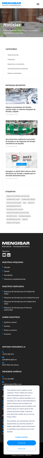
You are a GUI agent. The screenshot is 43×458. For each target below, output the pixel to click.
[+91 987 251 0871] (3, 420)
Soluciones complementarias (15, 279)
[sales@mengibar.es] (3, 357)
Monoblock (8, 275)
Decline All (21, 448)
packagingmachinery (14, 206)
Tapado (6, 271)
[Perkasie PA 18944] (3, 387)
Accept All (21, 443)
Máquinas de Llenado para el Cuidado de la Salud (20, 302)
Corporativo (11, 59)
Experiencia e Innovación (27, 30)
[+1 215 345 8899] (3, 377)
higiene (25, 219)
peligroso (31, 203)
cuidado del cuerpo (13, 199)
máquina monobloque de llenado (18, 196)
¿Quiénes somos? (10, 322)
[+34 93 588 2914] (3, 352)
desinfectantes (12, 216)
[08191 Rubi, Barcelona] (3, 363)
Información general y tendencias (18, 68)
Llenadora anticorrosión (15, 209)
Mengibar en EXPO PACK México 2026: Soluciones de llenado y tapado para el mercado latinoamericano (21, 173)
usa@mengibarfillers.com (12, 384)
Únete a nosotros (10, 330)
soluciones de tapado (14, 203)
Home (5, 30)
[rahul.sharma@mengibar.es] (3, 426)
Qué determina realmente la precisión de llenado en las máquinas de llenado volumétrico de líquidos (20, 141)
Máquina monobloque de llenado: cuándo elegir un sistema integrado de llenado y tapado (21, 109)
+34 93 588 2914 (8, 354)
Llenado (7, 267)
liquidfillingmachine (14, 219)
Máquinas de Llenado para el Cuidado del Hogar (19, 292)
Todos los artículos (13, 55)
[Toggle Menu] (38, 4)
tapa (24, 203)
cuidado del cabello (28, 199)
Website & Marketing (18, 455)
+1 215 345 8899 (8, 379)
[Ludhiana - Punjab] (3, 431)
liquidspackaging (24, 216)
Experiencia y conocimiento (16, 64)
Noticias (13, 30)
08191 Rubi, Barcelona (10, 365)
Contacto (7, 334)
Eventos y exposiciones (15, 73)
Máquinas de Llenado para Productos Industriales (18, 308)
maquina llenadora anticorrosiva (18, 213)
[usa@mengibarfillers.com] (3, 382)
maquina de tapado (13, 223)
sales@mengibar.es (9, 359)
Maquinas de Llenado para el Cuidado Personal (21, 297)
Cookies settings (21, 437)
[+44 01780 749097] (3, 401)
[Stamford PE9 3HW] (3, 407)
